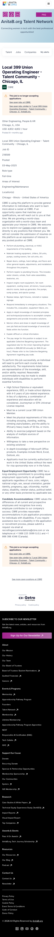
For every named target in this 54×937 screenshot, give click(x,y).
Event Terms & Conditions (13, 906)
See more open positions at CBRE (27, 579)
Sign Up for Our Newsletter (25, 635)
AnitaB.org (38, 920)
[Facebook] (11, 14)
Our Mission (7, 650)
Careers (26, 227)
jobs (18, 52)
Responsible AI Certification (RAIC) (17, 735)
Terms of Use (8, 899)
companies (30, 52)
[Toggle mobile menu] (48, 3)
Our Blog (6, 860)
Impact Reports (8, 812)
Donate (5, 758)
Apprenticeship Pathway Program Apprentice (22, 724)
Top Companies (9, 823)
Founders (6, 704)
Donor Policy (7, 913)
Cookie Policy (8, 902)
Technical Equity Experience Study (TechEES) (21, 807)
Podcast (5, 865)
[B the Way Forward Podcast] (37, 928)
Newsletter (7, 883)
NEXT (4, 730)
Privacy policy (20, 605)
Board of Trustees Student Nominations (19, 670)
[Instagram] (5, 14)
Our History (7, 655)
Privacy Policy (8, 896)
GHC (4, 745)
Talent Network (8, 709)
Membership (7, 714)
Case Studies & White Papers (15, 802)
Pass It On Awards (10, 836)
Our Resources (9, 854)
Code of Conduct (9, 909)
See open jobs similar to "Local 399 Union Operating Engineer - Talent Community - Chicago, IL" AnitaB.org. (28, 109)
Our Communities (9, 779)
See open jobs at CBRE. (20, 102)
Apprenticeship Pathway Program (16, 699)
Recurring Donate (10, 763)
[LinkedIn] (17, 14)
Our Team (6, 660)
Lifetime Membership (11, 719)
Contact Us (7, 878)
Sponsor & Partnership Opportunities (18, 768)
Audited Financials (10, 675)
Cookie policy (33, 605)
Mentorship (7, 694)
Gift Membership (9, 789)
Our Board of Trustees (12, 665)
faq (44, 14)
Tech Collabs (7, 740)
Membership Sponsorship (13, 773)
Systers (5, 784)
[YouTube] (27, 928)
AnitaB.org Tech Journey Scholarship (18, 841)
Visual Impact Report (11, 817)
